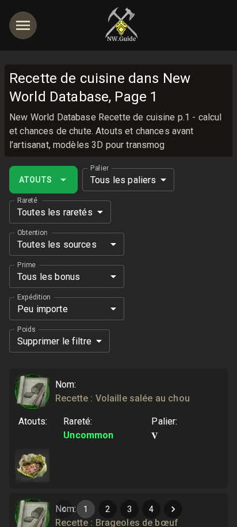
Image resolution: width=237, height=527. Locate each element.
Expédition (33, 297)
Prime (26, 265)
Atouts (35, 179)
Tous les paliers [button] (123, 180)
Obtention (32, 233)
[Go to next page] (173, 509)
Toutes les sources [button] (57, 244)
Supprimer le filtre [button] (54, 341)
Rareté (27, 200)
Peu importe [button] (42, 309)
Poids (26, 329)
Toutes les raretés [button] (55, 212)
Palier (99, 168)
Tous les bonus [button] (48, 276)
